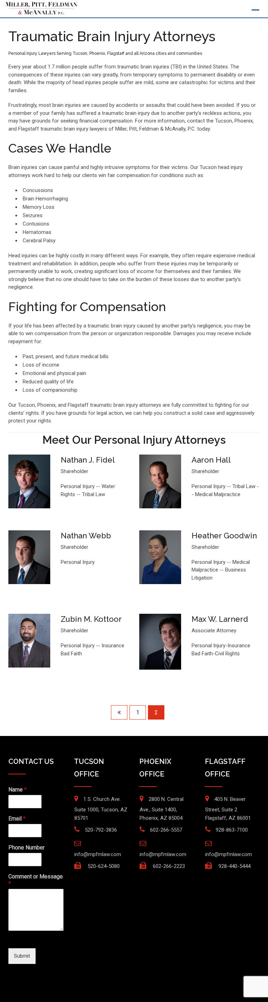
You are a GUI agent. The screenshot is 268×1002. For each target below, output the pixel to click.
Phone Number (26, 847)
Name (17, 789)
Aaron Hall (211, 459)
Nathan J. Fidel (88, 459)
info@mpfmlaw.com (97, 854)
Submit (22, 956)
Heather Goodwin (224, 535)
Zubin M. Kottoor (91, 619)
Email (16, 818)
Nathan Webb (86, 535)
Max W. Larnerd (220, 619)
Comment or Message (35, 880)
